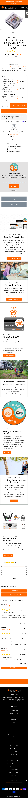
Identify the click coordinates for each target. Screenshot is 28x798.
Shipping (9, 56)
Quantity (5, 104)
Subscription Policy (14, 773)
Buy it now (14, 110)
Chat (14, 139)
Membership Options (9, 355)
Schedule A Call (14, 710)
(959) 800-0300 (14, 134)
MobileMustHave (14, 37)
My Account (14, 722)
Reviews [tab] (4, 587)
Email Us (14, 137)
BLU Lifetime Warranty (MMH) (14, 731)
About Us (13, 719)
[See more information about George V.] (25, 629)
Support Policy (14, 775)
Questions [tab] (13, 587)
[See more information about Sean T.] (25, 605)
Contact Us (14, 725)
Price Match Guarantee (14, 728)
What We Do (13, 742)
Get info (17, 81)
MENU (23, 7)
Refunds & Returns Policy (14, 764)
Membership (14, 755)
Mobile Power (14, 749)
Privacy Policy (14, 766)
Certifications (13, 780)
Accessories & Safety (14, 752)
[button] (14, 51)
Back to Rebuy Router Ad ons (15, 681)
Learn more (7, 452)
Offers (14, 737)
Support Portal (14, 713)
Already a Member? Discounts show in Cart (14, 182)
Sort (11, 600)
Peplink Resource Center (14, 258)
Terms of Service (14, 758)
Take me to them (8, 555)
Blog (14, 716)
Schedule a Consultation (14, 299)
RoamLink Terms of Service (14, 761)
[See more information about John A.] (25, 650)
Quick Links (13, 706)
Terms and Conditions (12, 394)
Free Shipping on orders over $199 (17, 66)
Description (14, 199)
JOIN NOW (14, 186)
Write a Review (17, 595)
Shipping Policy (14, 769)
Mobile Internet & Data (14, 746)
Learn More (14, 190)
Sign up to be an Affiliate (14, 734)
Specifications (14, 204)
